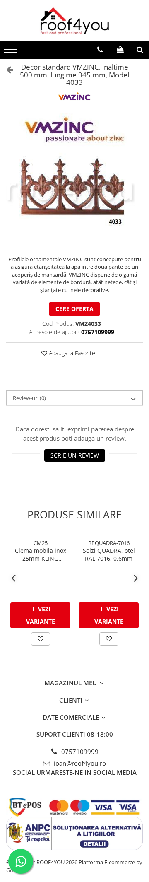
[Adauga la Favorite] (40, 639)
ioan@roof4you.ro (79, 763)
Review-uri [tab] (29, 398)
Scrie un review (74, 455)
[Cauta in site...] (140, 49)
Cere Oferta (74, 309)
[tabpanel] (74, 180)
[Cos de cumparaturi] (120, 49)
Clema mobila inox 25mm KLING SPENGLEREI (40, 554)
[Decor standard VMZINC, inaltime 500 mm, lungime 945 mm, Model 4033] (74, 180)
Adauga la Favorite (71, 353)
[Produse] (11, 52)
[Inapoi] (6, 69)
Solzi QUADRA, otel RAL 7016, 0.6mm (109, 554)
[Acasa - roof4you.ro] (74, 20)
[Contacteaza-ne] (99, 49)
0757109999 (79, 751)
